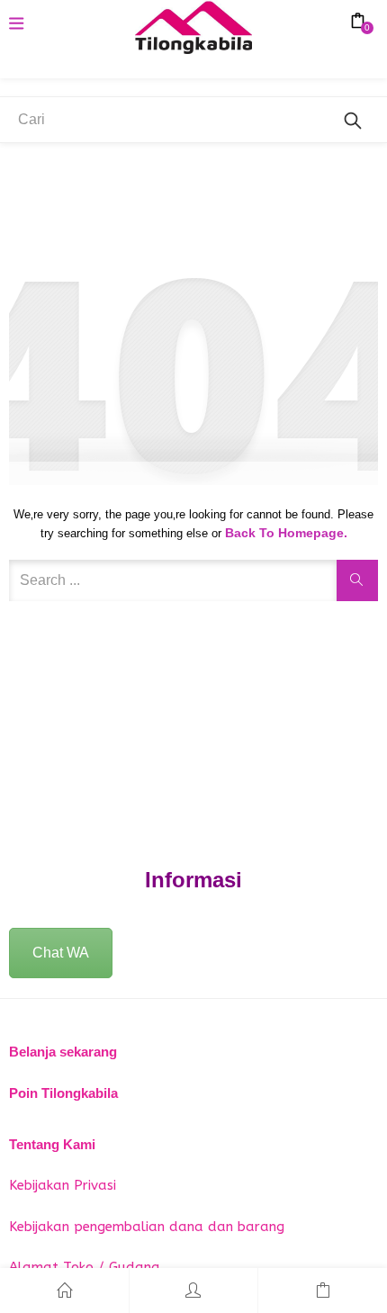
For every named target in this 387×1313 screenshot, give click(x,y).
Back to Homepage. (286, 533)
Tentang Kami (52, 1144)
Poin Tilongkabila (63, 1093)
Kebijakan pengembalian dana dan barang (146, 1227)
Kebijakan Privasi (62, 1185)
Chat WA (60, 952)
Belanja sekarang (63, 1051)
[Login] (194, 1290)
